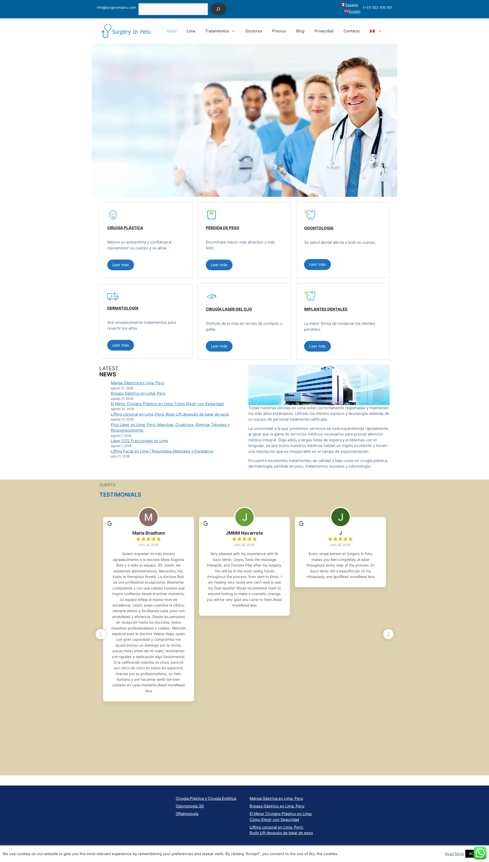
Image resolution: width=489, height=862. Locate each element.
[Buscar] (218, 9)
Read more (167, 685)
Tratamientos (217, 31)
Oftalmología (187, 813)
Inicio (171, 31)
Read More (454, 854)
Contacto (352, 31)
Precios (279, 31)
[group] (148, 609)
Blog (300, 31)
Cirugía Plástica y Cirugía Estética (206, 798)
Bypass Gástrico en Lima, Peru (138, 393)
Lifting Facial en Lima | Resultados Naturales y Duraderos (162, 451)
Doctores (254, 31)
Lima (191, 31)
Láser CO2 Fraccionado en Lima (139, 440)
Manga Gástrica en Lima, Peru (137, 382)
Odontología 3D (190, 806)
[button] (120, 265)
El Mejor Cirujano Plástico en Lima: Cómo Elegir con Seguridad (167, 403)
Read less (249, 605)
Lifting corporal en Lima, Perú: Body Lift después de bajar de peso (170, 414)
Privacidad (324, 31)
